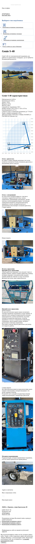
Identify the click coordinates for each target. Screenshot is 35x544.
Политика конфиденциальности (11, 527)
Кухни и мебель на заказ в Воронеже (12, 46)
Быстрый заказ (6, 15)
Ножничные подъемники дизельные (12, 33)
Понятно (3, 542)
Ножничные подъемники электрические (13, 27)
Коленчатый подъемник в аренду (11, 524)
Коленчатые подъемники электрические (13, 40)
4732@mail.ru (6, 13)
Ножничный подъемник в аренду (11, 521)
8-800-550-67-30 (12, 10)
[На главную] (17, 5)
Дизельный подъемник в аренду (11, 523)
